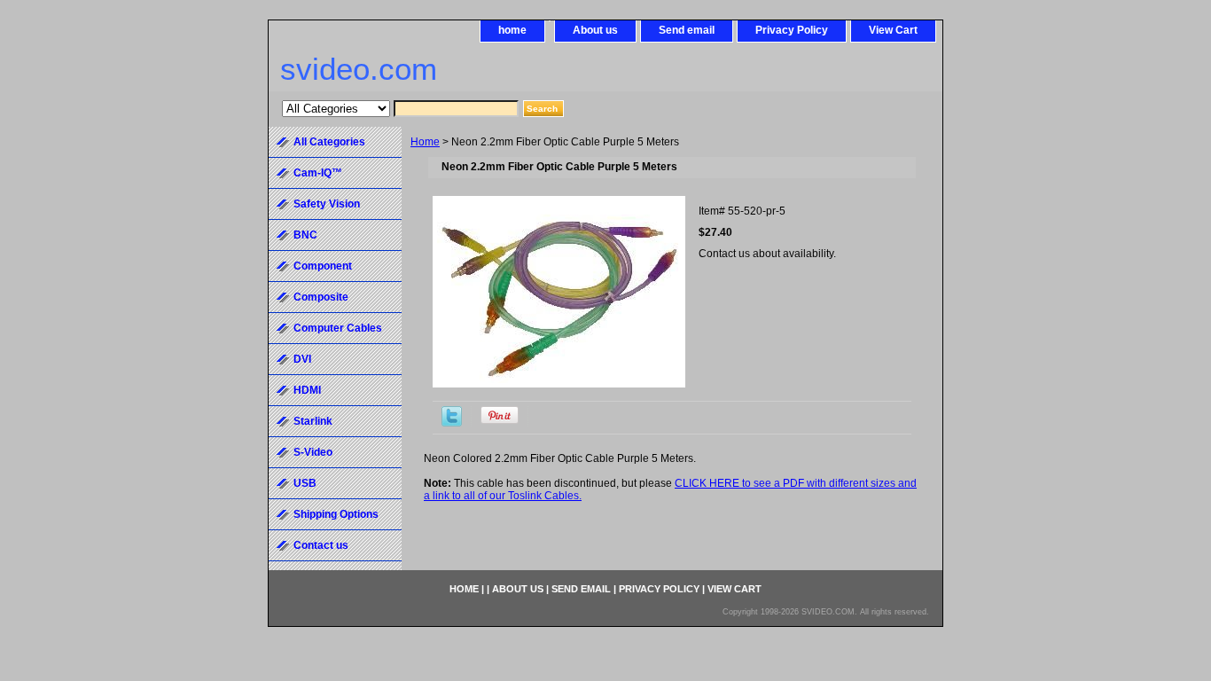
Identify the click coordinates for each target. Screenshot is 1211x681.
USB (304, 483)
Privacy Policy (791, 30)
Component (322, 266)
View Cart (893, 30)
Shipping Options (336, 514)
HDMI (307, 390)
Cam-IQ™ (317, 173)
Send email (687, 30)
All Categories (329, 142)
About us (595, 30)
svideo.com (358, 68)
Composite (320, 297)
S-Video (312, 452)
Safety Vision (326, 204)
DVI (302, 359)
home (512, 30)
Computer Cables (337, 328)
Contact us (320, 545)
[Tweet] (451, 423)
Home (425, 142)
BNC (305, 235)
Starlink (312, 421)
